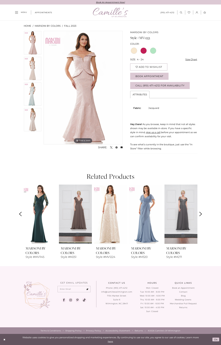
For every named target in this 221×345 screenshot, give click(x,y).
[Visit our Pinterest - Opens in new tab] (77, 300)
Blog (183, 296)
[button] (21, 12)
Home (27, 25)
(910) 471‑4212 (120, 288)
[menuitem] (21, 12)
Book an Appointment (183, 288)
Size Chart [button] (191, 59)
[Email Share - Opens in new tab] (122, 147)
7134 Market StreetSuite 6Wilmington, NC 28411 (117, 300)
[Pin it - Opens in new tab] (116, 147)
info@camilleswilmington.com (116, 292)
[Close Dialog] (4, 339)
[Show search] (181, 12)
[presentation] (40, 214)
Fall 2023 (70, 25)
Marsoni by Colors (48, 25)
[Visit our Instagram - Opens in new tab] (70, 300)
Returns (183, 307)
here (110, 341)
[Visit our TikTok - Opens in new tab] (84, 300)
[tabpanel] (32, 44)
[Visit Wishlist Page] (189, 12)
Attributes (140, 94)
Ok (216, 339)
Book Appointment (149, 76)
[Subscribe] (87, 289)
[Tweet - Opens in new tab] (111, 147)
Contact (183, 292)
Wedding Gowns (183, 300)
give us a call (153, 132)
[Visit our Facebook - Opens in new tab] (64, 300)
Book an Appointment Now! (110, 2)
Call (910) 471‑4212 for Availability (160, 85)
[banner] (110, 12)
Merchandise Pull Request (183, 303)
